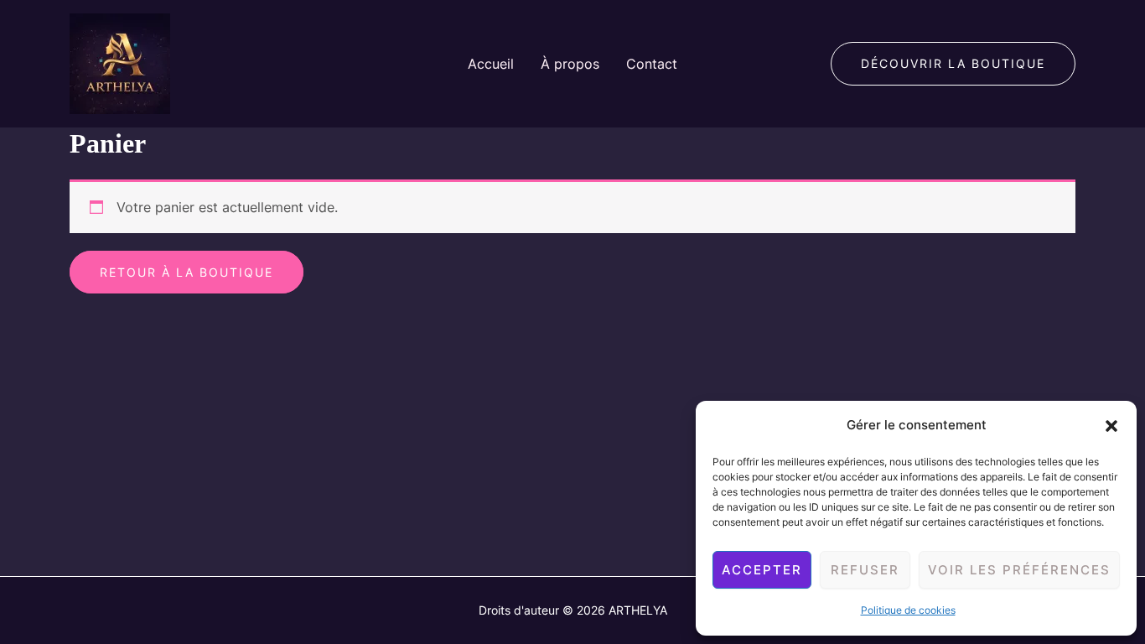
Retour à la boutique (186, 272)
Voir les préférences (1019, 570)
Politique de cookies (908, 610)
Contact (651, 63)
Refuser (865, 570)
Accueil (491, 63)
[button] (1111, 426)
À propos (570, 63)
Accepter (762, 570)
